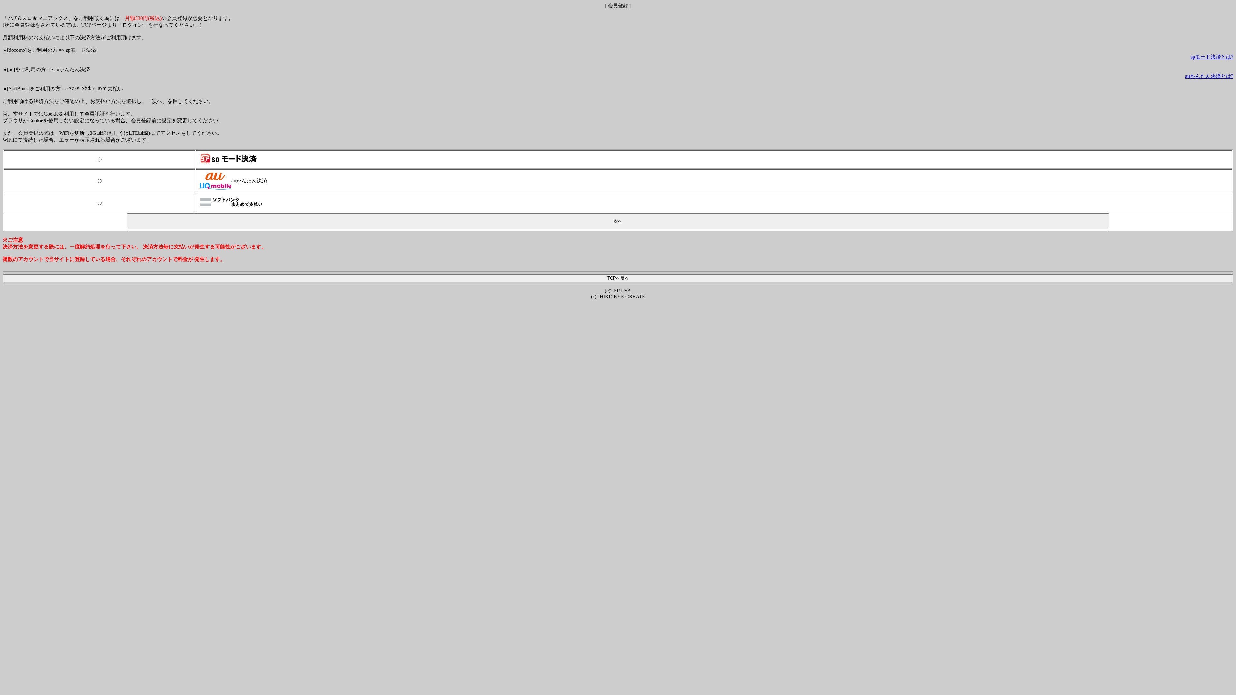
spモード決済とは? (1212, 57)
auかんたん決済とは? (1209, 76)
